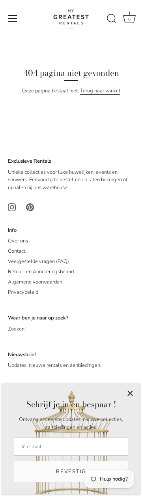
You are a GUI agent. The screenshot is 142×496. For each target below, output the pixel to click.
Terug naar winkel (100, 90)
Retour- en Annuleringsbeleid (41, 271)
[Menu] (12, 18)
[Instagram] (12, 206)
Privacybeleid (23, 292)
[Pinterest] (30, 206)
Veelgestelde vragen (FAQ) (38, 261)
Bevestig (71, 471)
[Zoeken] (111, 19)
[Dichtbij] (130, 393)
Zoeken (16, 329)
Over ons (18, 240)
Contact (16, 251)
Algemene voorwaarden (35, 282)
